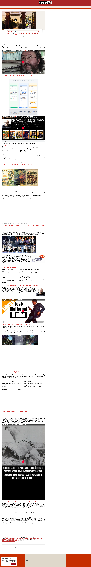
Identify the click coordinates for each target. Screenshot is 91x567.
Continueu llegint (23, 549)
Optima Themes (32, 565)
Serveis (27, 560)
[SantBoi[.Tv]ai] (45, 3)
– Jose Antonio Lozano (10, 539)
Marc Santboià (26, 36)
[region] (9, 561)
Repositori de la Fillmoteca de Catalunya (8, 541)
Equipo (27, 557)
